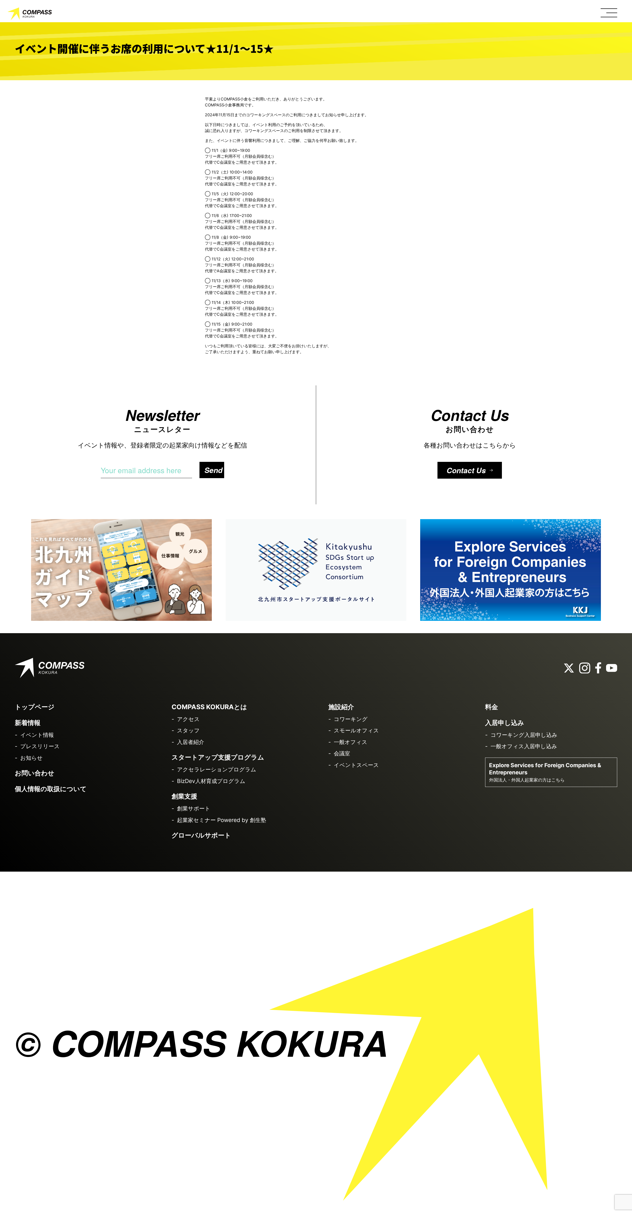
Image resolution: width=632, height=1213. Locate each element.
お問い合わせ (34, 773)
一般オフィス (350, 742)
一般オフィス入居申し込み (524, 746)
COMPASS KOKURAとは (209, 707)
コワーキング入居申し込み (524, 734)
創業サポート (193, 808)
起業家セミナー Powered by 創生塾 (221, 820)
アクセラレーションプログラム (216, 769)
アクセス (188, 719)
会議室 (342, 753)
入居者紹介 (190, 742)
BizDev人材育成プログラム (211, 781)
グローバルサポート (201, 835)
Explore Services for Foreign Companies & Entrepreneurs (545, 772)
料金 (491, 707)
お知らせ (31, 757)
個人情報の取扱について (51, 789)
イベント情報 (37, 734)
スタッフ (188, 730)
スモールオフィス (356, 730)
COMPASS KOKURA (29, 14)
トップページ (35, 707)
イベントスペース (356, 765)
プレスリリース (40, 746)
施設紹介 (341, 707)
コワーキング (351, 719)
